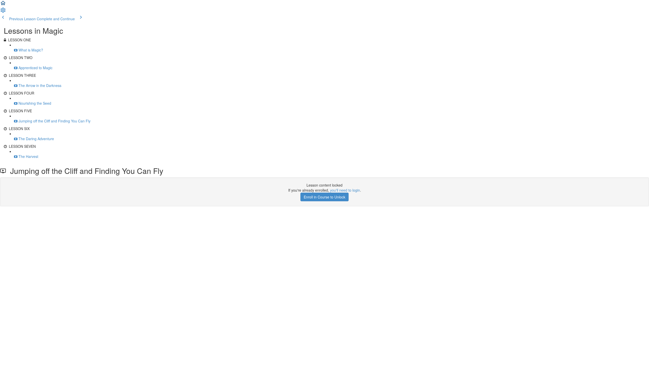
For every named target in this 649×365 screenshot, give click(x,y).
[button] (3, 4)
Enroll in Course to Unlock (324, 196)
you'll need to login (345, 190)
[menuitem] (3, 11)
